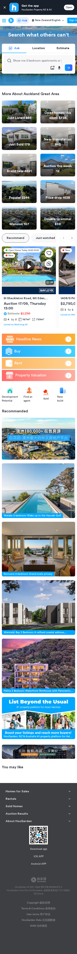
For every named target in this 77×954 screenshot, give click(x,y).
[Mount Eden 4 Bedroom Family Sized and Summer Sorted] (29, 290)
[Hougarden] (11, 20)
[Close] (4, 7)
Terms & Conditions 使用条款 (38, 908)
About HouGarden (19, 821)
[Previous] (63, 238)
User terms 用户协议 (38, 914)
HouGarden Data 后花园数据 (38, 920)
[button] (38, 791)
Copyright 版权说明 (38, 903)
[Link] (38, 439)
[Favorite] (49, 253)
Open (69, 7)
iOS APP (39, 856)
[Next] (72, 238)
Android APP (38, 864)
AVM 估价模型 (38, 926)
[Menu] (4, 20)
